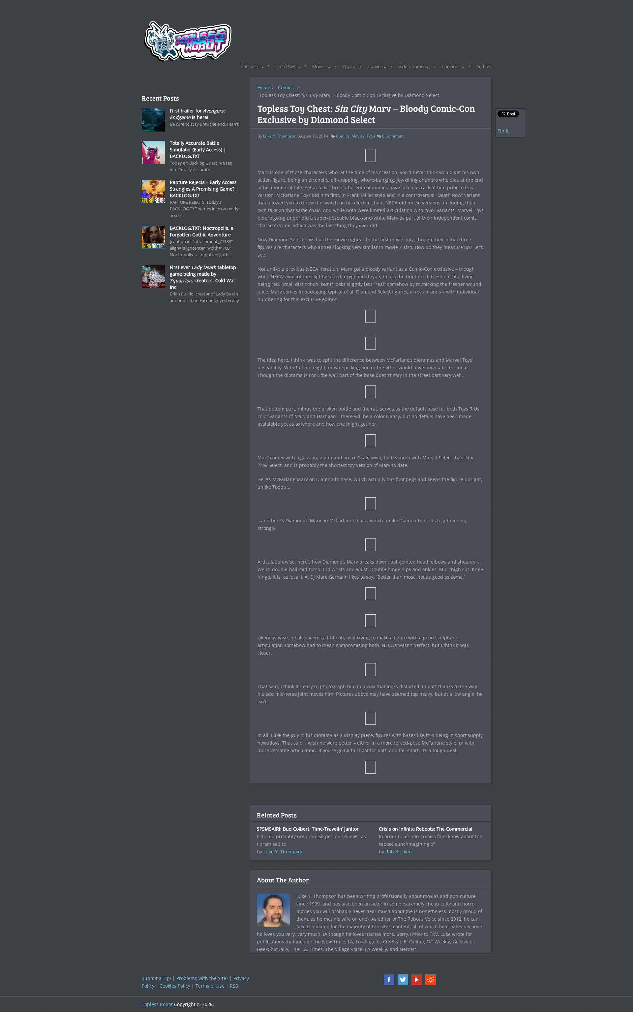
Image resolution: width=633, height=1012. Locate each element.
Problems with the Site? (202, 978)
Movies (319, 66)
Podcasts (250, 66)
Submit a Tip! (156, 978)
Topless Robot (157, 1004)
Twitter (403, 979)
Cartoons (451, 66)
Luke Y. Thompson (279, 136)
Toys (347, 66)
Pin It (503, 131)
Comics (375, 66)
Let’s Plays (285, 66)
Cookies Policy (175, 986)
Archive (483, 66)
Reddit (430, 979)
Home (263, 87)
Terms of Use (210, 986)
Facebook (389, 979)
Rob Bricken (398, 851)
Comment (393, 136)
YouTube (416, 979)
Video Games (412, 66)
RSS (234, 986)
